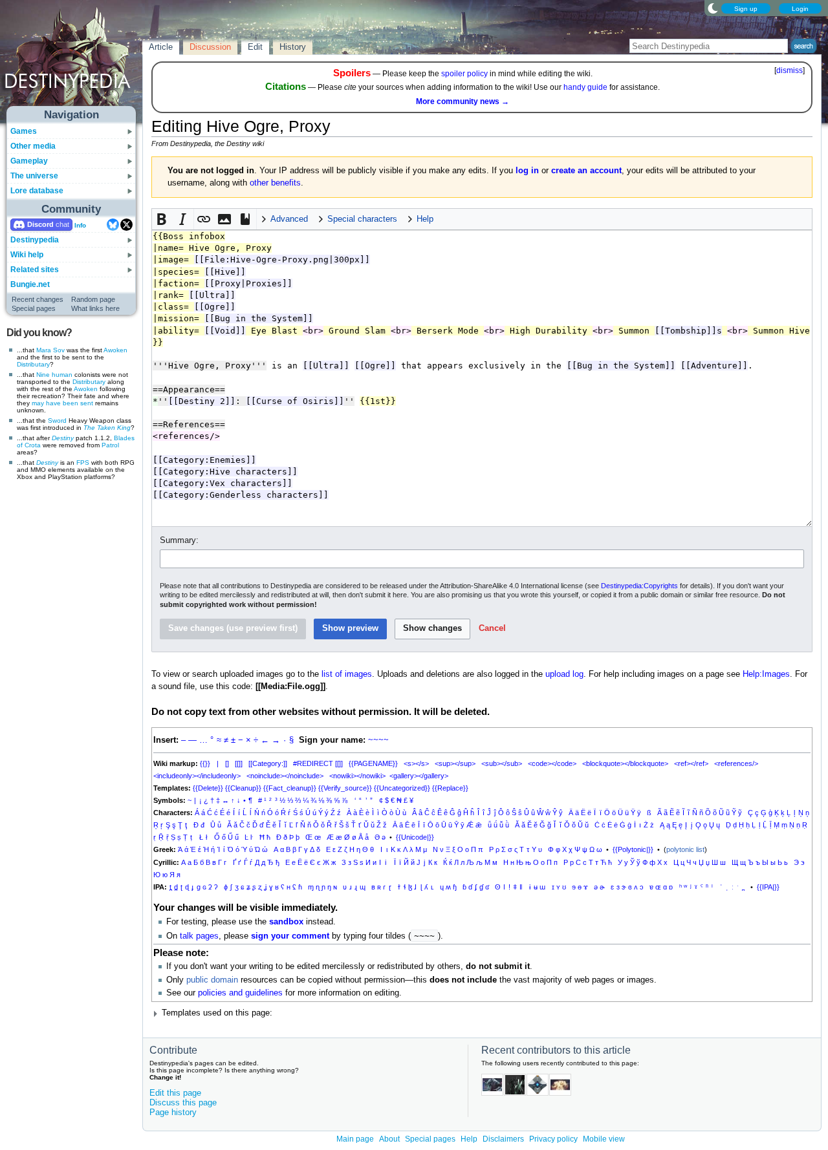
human (62, 374)
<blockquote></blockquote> (625, 763)
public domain (212, 980)
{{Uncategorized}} (402, 788)
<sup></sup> (455, 763)
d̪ (176, 887)
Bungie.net (30, 284)
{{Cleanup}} (243, 788)
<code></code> (552, 763)
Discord (40, 224)
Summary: (179, 540)
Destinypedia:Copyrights (639, 586)
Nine (43, 374)
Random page (93, 299)
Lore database (36, 190)
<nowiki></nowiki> (357, 776)
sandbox (286, 921)
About (389, 1139)
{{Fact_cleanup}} (289, 788)
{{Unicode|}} (415, 837)
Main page (355, 1139)
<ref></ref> (691, 763)
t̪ (170, 887)
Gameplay (29, 160)
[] (227, 763)
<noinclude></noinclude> (284, 776)
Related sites (34, 269)
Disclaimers (503, 1139)
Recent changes (37, 299)
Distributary (33, 364)
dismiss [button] (789, 70)
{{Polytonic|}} (633, 849)
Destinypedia (34, 239)
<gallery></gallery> (418, 776)
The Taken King (107, 427)
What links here (95, 308)
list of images (346, 674)
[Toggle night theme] (713, 8)
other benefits (275, 182)
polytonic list (685, 849)
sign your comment (290, 936)
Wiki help (26, 254)
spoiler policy (464, 73)
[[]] (239, 763)
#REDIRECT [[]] (318, 763)
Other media (33, 146)
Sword (57, 420)
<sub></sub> (501, 763)
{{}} (205, 763)
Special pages (34, 308)
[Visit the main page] (72, 59)
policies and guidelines (240, 992)
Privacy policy (553, 1139)
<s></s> (416, 763)
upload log (564, 674)
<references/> (736, 763)
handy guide (585, 87)
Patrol (110, 445)
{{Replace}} (450, 788)
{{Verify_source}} (345, 788)
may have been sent (62, 403)
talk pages (199, 936)
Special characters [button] (362, 219)
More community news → (462, 101)
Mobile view (604, 1139)
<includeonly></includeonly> (197, 776)
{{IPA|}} (768, 887)
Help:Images (766, 674)
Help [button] (425, 219)
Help (469, 1139)
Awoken (115, 350)
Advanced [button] (289, 219)
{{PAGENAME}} (373, 763)
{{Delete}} (208, 788)
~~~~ (378, 740)
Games (23, 131)
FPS (82, 462)
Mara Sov (50, 350)
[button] (162, 219)
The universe (34, 175)
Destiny (63, 438)
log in (527, 170)
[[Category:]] (267, 763)
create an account (586, 170)
